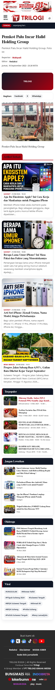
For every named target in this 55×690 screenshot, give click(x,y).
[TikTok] (30, 641)
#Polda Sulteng (29, 609)
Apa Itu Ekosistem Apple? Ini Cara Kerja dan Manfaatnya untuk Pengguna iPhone (26, 198)
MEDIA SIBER (39, 649)
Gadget (7, 194)
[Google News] (23, 641)
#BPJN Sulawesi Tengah (16, 603)
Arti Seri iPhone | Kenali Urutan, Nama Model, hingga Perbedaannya (25, 314)
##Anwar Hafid (28, 591)
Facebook (19, 96)
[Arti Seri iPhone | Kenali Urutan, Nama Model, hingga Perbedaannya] (27, 292)
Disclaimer (25, 649)
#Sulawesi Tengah (37, 597)
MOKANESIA (19, 684)
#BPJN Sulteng (12, 609)
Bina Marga (9, 365)
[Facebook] (13, 641)
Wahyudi (16, 57)
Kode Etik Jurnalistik (27, 654)
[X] (18, 641)
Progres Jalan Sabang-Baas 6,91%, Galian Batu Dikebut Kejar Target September (27, 369)
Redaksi (13, 649)
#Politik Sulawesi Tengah (17, 615)
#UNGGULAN (11, 591)
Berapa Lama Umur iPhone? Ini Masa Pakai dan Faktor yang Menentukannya (25, 256)
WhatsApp (36, 96)
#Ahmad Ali (36, 603)
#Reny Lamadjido (39, 615)
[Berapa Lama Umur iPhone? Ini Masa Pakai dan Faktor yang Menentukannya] (27, 235)
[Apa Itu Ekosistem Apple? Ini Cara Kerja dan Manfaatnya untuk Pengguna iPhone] (27, 177)
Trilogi (37, 665)
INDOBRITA (41, 674)
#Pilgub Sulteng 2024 (15, 597)
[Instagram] (35, 641)
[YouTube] (42, 641)
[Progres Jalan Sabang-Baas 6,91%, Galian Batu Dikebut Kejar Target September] (27, 347)
